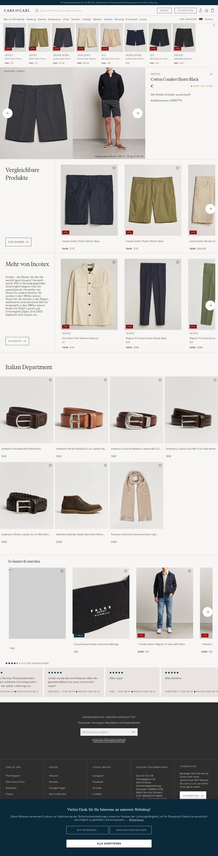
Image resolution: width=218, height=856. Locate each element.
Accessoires (54, 19)
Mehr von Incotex (27, 264)
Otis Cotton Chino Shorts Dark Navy (160, 59)
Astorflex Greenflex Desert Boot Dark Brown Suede (79, 534)
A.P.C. (104, 55)
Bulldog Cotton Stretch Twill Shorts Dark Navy (135, 59)
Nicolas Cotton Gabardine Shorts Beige (87, 59)
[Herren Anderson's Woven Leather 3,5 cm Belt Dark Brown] (26, 495)
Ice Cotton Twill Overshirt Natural (80, 338)
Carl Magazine (188, 19)
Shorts (21, 71)
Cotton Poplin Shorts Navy (13, 59)
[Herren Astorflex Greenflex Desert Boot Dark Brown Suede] (81, 495)
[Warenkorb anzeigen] (212, 10)
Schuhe (42, 19)
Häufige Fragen (57, 787)
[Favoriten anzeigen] (206, 10)
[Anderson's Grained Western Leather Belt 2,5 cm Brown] (136, 445)
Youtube (97, 787)
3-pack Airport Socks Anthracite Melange (96, 644)
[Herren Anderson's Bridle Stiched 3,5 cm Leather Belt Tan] (81, 409)
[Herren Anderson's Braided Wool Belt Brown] (26, 409)
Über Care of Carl (15, 781)
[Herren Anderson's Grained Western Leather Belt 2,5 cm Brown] (136, 409)
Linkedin (97, 793)
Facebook (98, 781)
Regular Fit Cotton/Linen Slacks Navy (146, 338)
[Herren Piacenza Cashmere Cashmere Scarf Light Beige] (136, 495)
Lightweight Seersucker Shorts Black (183, 59)
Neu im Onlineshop (14, 19)
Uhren (66, 19)
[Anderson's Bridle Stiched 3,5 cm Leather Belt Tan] (81, 445)
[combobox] (209, 19)
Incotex (9, 55)
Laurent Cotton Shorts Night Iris (61, 59)
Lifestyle (86, 19)
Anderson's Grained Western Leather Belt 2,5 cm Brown (135, 449)
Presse (9, 793)
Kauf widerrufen (57, 793)
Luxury (142, 19)
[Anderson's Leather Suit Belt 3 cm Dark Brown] (191, 445)
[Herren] (37, 603)
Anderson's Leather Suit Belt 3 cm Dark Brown (191, 448)
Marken (98, 19)
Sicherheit (11, 787)
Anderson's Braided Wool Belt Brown (21, 448)
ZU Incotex (15, 341)
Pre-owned (131, 19)
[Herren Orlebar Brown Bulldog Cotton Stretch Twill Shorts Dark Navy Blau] (135, 37)
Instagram (98, 775)
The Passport (13, 775)
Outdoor (108, 19)
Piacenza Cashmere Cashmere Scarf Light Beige (134, 534)
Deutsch (209, 19)
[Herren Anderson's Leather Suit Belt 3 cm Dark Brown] (191, 409)
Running (119, 19)
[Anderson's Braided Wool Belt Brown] (26, 445)
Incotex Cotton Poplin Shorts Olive (144, 241)
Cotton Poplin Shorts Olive (37, 59)
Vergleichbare (22, 173)
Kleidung (31, 19)
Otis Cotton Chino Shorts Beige (111, 59)
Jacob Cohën (83, 55)
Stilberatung (185, 10)
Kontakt (53, 781)
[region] (109, 682)
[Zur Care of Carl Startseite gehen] (17, 10)
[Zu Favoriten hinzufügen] (113, 169)
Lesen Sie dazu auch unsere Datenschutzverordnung (109, 740)
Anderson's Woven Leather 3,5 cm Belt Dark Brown (25, 534)
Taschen (75, 19)
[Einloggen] (200, 11)
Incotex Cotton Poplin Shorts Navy (80, 241)
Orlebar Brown (61, 55)
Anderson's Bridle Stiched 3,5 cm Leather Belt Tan (81, 449)
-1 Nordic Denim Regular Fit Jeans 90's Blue (161, 644)
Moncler (178, 55)
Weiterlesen (136, 819)
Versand (53, 775)
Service (164, 10)
